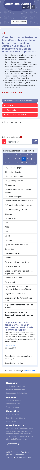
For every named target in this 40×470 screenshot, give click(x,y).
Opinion (8, 240)
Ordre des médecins (13, 277)
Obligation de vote (13, 172)
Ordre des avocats (12, 266)
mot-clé (10, 105)
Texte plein (11, 110)
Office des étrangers (13, 196)
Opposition (9, 249)
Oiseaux (8, 214)
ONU (7, 231)
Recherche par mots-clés (12, 122)
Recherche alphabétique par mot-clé (18, 151)
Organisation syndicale (14, 363)
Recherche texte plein (11, 137)
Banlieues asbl (25, 457)
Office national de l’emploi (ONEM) (19, 200)
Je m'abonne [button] (12, 444)
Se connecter (19, 454)
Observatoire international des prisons (18, 190)
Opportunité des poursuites (17, 244)
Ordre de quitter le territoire (17, 262)
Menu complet (20, 22)
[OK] (35, 142)
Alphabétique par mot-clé (17, 115)
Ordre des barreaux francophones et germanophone (19, 272)
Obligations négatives (14, 176)
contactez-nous (29, 371)
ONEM (7, 222)
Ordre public (10, 282)
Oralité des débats (13, 253)
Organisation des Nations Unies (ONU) (18, 299)
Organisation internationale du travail (19, 306)
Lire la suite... (10, 345)
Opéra (7, 236)
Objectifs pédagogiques (15, 167)
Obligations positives (14, 180)
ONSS (7, 227)
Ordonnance (10, 257)
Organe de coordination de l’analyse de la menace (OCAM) (18, 287)
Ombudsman (10, 218)
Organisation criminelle (15, 293)
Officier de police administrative (18, 205)
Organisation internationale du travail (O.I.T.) (18, 357)
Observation (10, 185)
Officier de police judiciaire (16, 209)
